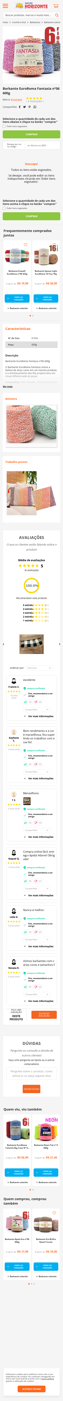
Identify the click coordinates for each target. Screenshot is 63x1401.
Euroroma (16, 99)
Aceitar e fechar (31, 1389)
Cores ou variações (19, 298)
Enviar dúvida (31, 1089)
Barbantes (35, 22)
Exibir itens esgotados (17, 126)
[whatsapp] (34, 106)
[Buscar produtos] (57, 15)
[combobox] (31, 15)
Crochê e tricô (19, 22)
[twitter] (24, 107)
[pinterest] (30, 107)
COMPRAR (31, 134)
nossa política (47, 1378)
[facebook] (19, 107)
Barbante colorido (53, 22)
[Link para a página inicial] (5, 22)
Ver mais (8, 386)
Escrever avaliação (44, 1014)
